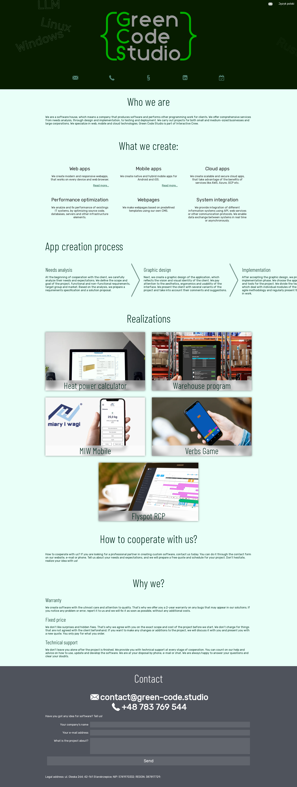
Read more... (101, 185)
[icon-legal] (148, 78)
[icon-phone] (112, 78)
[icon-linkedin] (185, 78)
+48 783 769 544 (154, 707)
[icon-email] (75, 78)
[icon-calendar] (221, 78)
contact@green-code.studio (154, 697)
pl (286, 3)
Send (148, 761)
